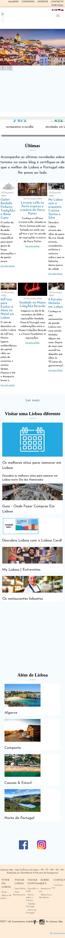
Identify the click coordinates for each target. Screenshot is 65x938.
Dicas (4, 892)
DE (57, 870)
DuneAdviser (26, 873)
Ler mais (32, 400)
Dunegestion (52, 873)
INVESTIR (42, 2)
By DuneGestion (57, 933)
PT (47, 870)
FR (42, 870)
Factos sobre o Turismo (30, 897)
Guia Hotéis (20, 889)
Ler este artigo (8, 266)
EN (52, 870)
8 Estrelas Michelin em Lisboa (55, 303)
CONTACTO (57, 2)
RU (62, 870)
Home (53, 121)
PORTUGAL (57, 5)
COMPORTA (28, 2)
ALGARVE (13, 2)
